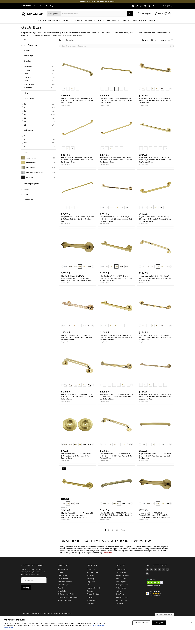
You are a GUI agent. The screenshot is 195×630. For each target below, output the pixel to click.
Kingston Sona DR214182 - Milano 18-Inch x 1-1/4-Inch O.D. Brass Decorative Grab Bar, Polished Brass (116, 396)
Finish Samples (121, 600)
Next (123, 530)
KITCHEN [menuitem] (40, 20)
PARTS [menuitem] (126, 20)
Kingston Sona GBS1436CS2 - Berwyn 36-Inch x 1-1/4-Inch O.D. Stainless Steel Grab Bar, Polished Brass (116, 219)
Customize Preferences (141, 623)
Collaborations (121, 588)
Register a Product (93, 588)
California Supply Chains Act (63, 613)
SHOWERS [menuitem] (89, 20)
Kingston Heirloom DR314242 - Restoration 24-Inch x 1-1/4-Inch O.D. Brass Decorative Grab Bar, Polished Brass (76, 278)
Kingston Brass (65, 105)
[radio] (63, 89)
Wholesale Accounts (65, 582)
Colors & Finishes (122, 597)
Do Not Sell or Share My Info (68, 597)
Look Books (120, 594)
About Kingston (63, 569)
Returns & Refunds (93, 594)
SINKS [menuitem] (77, 20)
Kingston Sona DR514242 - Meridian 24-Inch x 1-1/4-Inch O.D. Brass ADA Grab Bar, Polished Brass (155, 278)
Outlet (35, 6)
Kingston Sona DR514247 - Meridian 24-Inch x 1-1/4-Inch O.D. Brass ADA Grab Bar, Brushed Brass (155, 337)
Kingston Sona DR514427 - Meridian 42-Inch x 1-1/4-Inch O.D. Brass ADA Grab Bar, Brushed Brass (77, 100)
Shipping (90, 591)
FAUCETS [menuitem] (66, 20)
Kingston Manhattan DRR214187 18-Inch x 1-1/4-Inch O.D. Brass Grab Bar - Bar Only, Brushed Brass (155, 456)
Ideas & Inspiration (122, 575)
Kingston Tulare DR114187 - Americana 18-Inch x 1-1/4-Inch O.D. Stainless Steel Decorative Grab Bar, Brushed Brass (77, 515)
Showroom (120, 603)
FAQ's (89, 585)
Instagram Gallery (122, 585)
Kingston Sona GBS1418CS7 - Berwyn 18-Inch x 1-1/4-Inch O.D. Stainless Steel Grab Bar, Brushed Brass (116, 278)
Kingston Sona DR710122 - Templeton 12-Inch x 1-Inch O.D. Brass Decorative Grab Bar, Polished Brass (77, 337)
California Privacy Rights (66, 594)
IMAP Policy (91, 597)
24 (148, 40)
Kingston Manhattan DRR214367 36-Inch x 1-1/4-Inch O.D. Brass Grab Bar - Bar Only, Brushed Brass (116, 515)
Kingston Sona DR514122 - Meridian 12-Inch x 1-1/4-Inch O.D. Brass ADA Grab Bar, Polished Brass (77, 396)
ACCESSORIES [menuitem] (112, 20)
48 (155, 40)
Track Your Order (93, 572)
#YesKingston (121, 582)
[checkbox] (39, 66)
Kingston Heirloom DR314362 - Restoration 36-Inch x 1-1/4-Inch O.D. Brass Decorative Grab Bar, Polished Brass (154, 515)
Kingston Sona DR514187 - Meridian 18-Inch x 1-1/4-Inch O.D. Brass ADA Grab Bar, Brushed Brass (155, 100)
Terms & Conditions (64, 600)
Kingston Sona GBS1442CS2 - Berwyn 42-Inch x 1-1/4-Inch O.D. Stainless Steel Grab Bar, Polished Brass (155, 159)
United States (165, 6)
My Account (91, 575)
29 (117, 530)
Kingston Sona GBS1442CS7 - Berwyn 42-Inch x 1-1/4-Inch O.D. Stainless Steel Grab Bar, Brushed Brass (155, 396)
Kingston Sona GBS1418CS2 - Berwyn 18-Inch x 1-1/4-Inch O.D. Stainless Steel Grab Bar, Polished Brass (116, 337)
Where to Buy (62, 575)
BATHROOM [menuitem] (53, 20)
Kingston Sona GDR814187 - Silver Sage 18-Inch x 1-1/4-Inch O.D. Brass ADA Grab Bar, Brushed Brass (155, 219)
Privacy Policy (91, 600)
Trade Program (50, 6)
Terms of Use (25, 613)
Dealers (42, 6)
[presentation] (140, 89)
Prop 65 (60, 588)
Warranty (90, 603)
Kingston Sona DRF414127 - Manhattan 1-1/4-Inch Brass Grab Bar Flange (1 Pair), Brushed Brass (77, 456)
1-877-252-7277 (26, 6)
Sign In (160, 14)
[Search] (130, 13)
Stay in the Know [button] (32, 565)
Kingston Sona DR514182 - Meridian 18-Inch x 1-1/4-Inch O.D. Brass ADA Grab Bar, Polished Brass (116, 456)
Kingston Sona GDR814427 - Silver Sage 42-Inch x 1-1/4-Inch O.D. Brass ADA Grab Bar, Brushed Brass (77, 159)
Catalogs (119, 591)
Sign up (26, 587)
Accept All (159, 623)
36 (152, 40)
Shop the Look (121, 572)
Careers (60, 572)
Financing (90, 579)
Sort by (61, 40)
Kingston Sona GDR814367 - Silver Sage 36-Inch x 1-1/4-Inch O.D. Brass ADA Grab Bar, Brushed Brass (116, 159)
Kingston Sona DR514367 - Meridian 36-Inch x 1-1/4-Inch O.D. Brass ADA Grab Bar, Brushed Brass (116, 100)
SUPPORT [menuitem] (152, 20)
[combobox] (94, 13)
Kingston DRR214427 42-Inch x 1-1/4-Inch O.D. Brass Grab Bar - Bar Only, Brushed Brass (77, 219)
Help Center (91, 582)
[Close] (191, 622)
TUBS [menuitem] (100, 20)
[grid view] (169, 40)
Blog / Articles (121, 579)
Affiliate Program (63, 585)
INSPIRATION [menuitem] (138, 20)
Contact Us (91, 569)
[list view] (172, 40)
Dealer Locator (63, 579)
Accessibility (62, 591)
